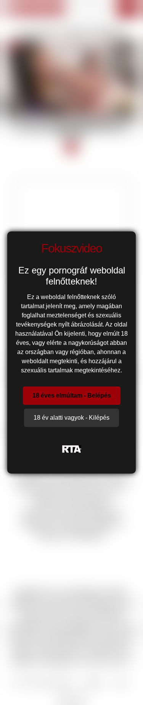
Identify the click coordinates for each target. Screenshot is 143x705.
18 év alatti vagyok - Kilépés (71, 417)
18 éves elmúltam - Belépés (71, 395)
